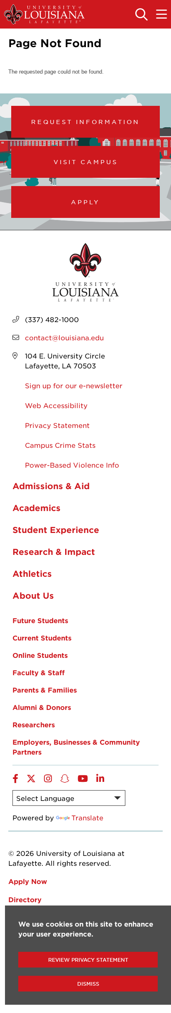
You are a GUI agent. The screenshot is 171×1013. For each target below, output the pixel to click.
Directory (25, 899)
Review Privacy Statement (88, 959)
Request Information (85, 121)
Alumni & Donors (41, 707)
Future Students (40, 620)
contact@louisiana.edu (64, 337)
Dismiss (88, 983)
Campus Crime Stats (60, 445)
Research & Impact (53, 552)
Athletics (32, 573)
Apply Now (27, 881)
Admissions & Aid (51, 486)
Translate (87, 817)
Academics (36, 508)
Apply (85, 201)
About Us (33, 595)
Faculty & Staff (38, 672)
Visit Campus (86, 161)
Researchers (33, 724)
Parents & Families (44, 690)
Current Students (41, 637)
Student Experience (55, 530)
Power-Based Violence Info (72, 465)
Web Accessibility (56, 405)
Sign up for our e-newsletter (73, 385)
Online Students (40, 655)
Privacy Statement (57, 425)
